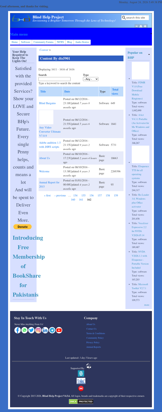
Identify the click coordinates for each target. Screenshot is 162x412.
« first (47, 195)
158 (108, 195)
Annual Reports (93, 346)
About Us (44, 158)
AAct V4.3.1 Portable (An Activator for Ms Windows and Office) (140, 123)
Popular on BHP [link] (135, 55)
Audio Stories (82, 42)
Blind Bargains (47, 103)
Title (43, 91)
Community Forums (44, 42)
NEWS (60, 42)
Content (44, 50)
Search (43, 75)
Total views (115, 91)
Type (86, 75)
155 (83, 195)
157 (100, 195)
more (146, 304)
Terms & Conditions (95, 333)
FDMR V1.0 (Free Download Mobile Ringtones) (138, 90)
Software (25, 42)
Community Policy (95, 337)
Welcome (44, 171)
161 (81, 199)
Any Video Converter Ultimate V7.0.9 (50, 131)
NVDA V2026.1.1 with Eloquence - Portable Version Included (140, 259)
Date (67, 91)
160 (73, 199)
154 (75, 195)
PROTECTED (85, 401)
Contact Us (91, 328)
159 (116, 195)
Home (15, 42)
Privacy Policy (93, 342)
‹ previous (60, 195)
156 (91, 195)
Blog (69, 42)
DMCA (73, 401)
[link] (81, 34)
